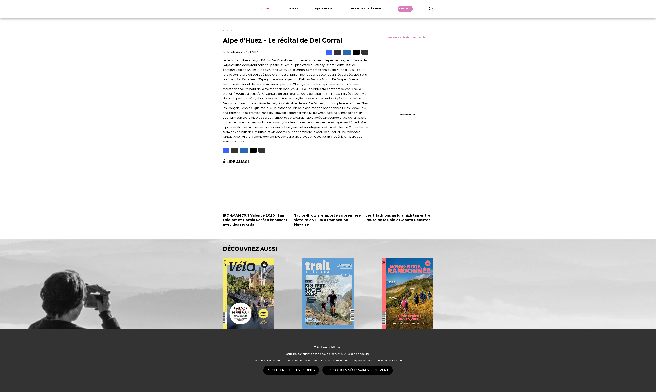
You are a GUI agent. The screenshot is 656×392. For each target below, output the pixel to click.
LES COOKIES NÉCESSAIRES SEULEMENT (357, 370)
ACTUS (265, 9)
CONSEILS (292, 9)
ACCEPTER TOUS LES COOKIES (291, 370)
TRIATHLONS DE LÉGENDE (365, 9)
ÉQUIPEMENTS (323, 9)
